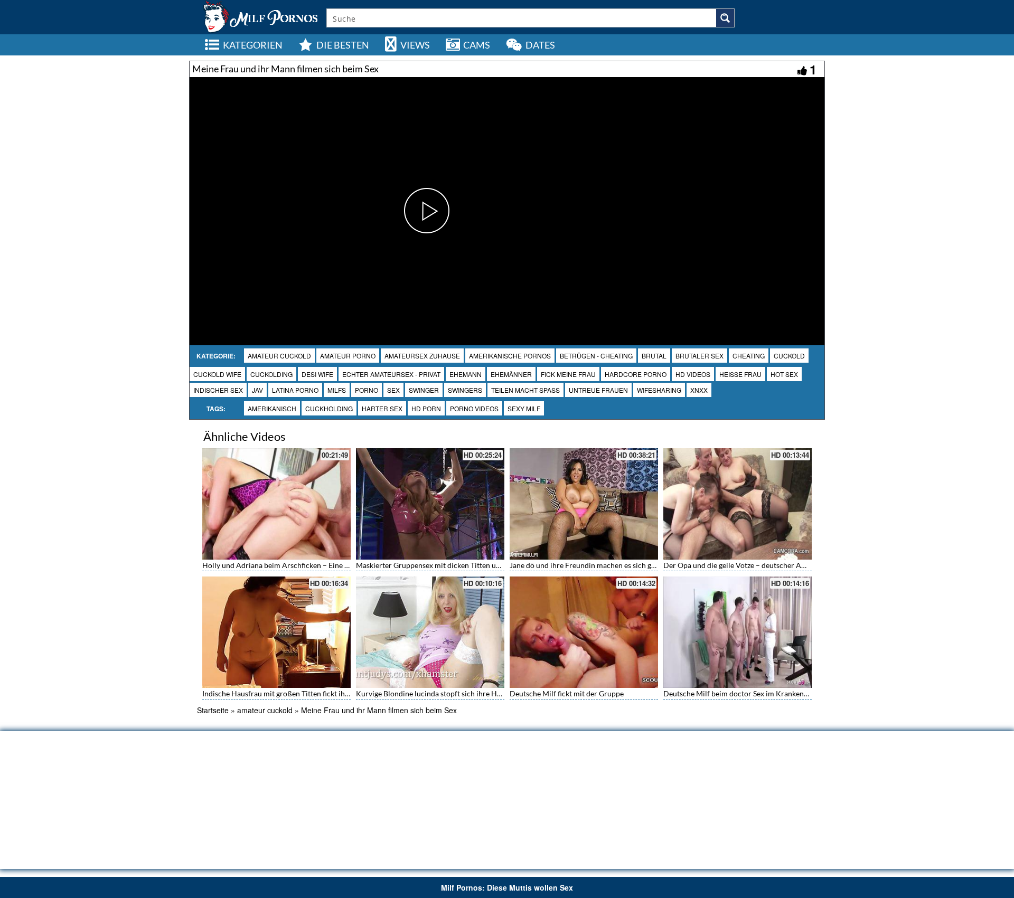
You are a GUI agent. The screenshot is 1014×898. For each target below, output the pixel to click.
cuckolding (271, 374)
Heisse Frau (740, 374)
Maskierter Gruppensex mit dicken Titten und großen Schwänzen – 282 (472, 565)
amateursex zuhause (422, 355)
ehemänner (511, 374)
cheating (749, 355)
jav (257, 389)
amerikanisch (272, 408)
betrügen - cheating (596, 355)
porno (366, 389)
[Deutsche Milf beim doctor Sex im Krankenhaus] (737, 632)
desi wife (317, 374)
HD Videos (692, 374)
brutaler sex (699, 355)
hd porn (426, 408)
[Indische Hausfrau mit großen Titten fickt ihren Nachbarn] (276, 632)
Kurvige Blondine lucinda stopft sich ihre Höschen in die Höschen (463, 693)
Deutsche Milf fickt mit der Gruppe (567, 693)
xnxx (699, 389)
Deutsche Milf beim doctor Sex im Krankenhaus (741, 693)
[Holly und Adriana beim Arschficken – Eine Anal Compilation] (276, 504)
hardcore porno (635, 374)
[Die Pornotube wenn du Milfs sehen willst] (259, 16)
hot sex (784, 374)
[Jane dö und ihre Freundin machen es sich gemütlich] (584, 504)
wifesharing (659, 389)
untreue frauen (598, 389)
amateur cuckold (279, 355)
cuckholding (329, 408)
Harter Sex (382, 408)
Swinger (424, 389)
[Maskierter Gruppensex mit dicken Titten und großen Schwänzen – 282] (430, 504)
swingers (465, 389)
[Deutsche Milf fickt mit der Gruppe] (584, 632)
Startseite (213, 710)
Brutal (654, 355)
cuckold (789, 355)
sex (393, 389)
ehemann (465, 374)
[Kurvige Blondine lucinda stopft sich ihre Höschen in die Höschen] (430, 632)
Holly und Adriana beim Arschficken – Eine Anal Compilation (302, 565)
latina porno (295, 389)
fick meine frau (568, 374)
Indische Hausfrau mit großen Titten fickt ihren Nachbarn (296, 693)
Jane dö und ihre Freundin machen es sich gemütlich (595, 565)
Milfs (336, 389)
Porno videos (474, 408)
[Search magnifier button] (725, 18)
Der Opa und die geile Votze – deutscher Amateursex (749, 565)
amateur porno (347, 355)
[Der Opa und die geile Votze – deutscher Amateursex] (737, 504)
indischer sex (218, 389)
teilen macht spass (525, 389)
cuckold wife (217, 374)
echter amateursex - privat (391, 374)
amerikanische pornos (510, 355)
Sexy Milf (524, 408)
